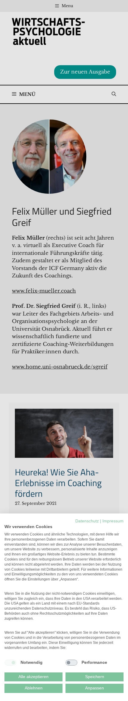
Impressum (113, 521)
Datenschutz (87, 521)
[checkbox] (10, 663)
